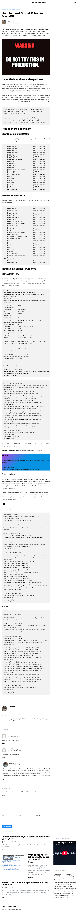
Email (20, 815)
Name (3, 815)
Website (38, 815)
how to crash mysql (7, 719)
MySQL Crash (42, 719)
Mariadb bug (16, 719)
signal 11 (13, 720)
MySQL (9, 9)
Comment (4, 795)
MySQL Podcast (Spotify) (61, 870)
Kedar (8, 21)
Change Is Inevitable (39, 2)
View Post (4, 849)
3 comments (20, 23)
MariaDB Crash (24, 719)
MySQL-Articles (16, 9)
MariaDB (4, 9)
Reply (3, 743)
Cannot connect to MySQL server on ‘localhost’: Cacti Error (26, 837)
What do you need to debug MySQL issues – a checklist (38, 856)
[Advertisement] (63, 823)
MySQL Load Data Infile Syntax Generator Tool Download (25, 883)
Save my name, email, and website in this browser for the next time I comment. (22, 823)
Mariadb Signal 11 (33, 719)
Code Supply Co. (19, 909)
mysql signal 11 (6, 720)
